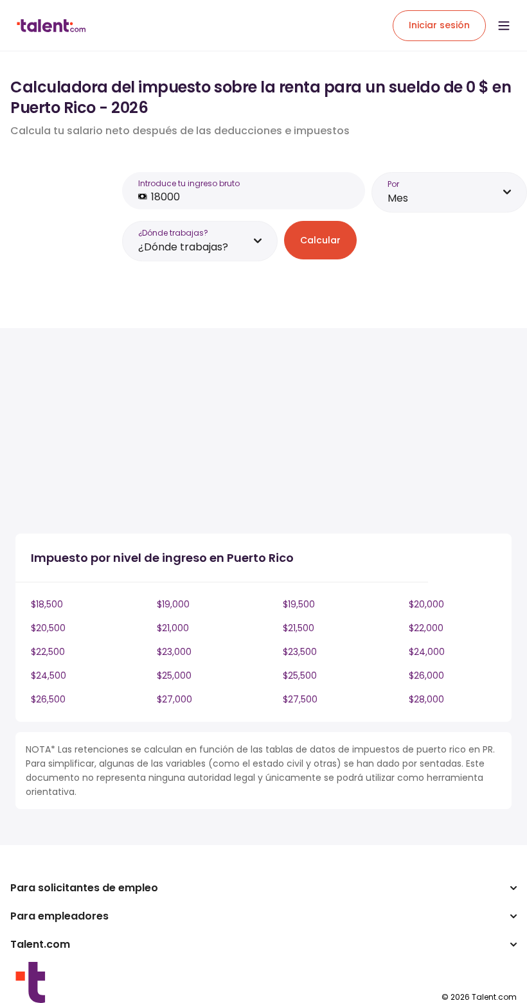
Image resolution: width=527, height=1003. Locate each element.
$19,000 (173, 604)
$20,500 (48, 628)
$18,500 (47, 604)
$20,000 (426, 604)
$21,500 (298, 628)
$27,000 (174, 699)
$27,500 (300, 699)
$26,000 (426, 675)
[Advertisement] (240, 433)
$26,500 (48, 699)
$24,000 (427, 651)
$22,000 (426, 628)
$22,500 (48, 651)
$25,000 (174, 675)
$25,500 (300, 675)
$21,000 (173, 628)
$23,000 (174, 651)
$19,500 (299, 604)
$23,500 (300, 651)
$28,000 (426, 699)
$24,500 (48, 675)
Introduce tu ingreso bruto (189, 183)
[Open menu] (504, 25)
